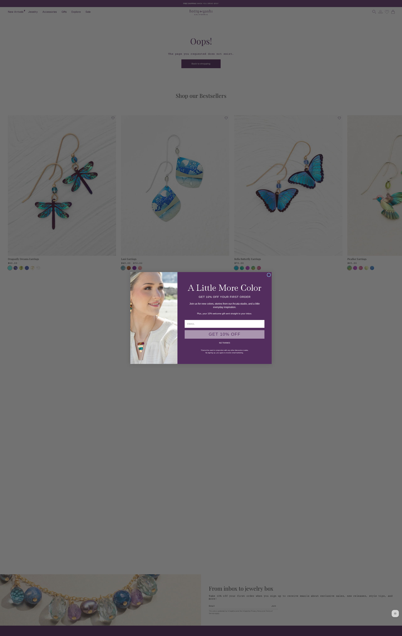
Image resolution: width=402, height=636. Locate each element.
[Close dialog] (268, 274)
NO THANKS (224, 343)
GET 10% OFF (225, 334)
